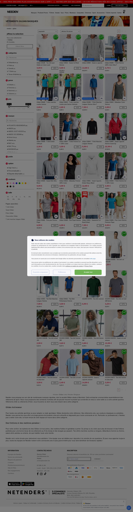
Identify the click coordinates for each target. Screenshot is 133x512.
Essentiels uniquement (40, 272)
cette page (93, 258)
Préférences (62, 272)
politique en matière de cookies (74, 266)
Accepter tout (88, 272)
